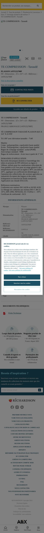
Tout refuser (22, 277)
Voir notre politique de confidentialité (20, 270)
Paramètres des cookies (22, 289)
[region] (22, 266)
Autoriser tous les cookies (22, 283)
